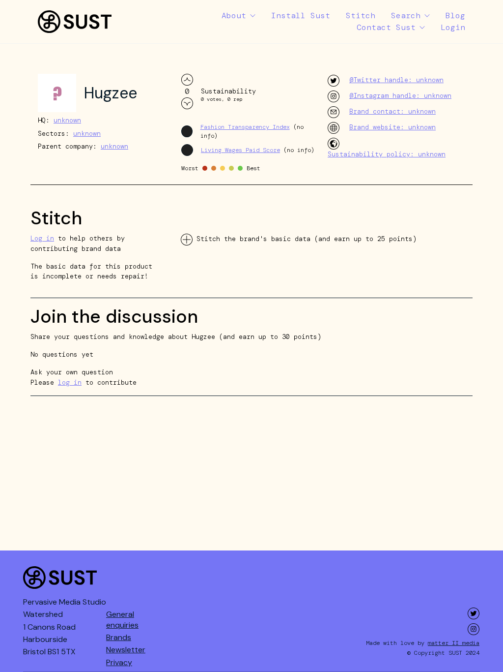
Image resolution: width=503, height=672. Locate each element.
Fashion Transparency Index (245, 127)
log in (70, 382)
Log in (42, 238)
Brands (118, 637)
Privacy (119, 662)
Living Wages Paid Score (240, 150)
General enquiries (122, 619)
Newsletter (125, 649)
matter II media (453, 643)
